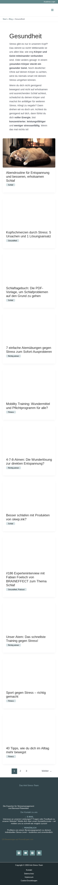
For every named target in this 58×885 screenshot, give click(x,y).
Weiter (47, 771)
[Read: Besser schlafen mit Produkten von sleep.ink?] (29, 495)
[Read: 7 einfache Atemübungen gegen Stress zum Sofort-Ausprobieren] (29, 328)
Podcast (21, 590)
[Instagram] (32, 853)
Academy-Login (49, 2)
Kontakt (29, 870)
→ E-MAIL (29, 817)
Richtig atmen (13, 356)
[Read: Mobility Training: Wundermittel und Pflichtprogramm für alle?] (29, 383)
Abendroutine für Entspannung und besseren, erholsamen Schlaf (27, 176)
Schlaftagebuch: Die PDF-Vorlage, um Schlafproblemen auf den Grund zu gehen (27, 292)
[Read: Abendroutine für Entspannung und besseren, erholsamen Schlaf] (29, 152)
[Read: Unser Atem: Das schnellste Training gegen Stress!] (29, 617)
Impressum (29, 877)
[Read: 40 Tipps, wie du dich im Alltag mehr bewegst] (29, 728)
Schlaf (10, 185)
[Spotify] (18, 853)
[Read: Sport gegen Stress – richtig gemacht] (29, 672)
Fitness (11, 412)
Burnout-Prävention (20, 808)
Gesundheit (12, 241)
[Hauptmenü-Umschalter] (52, 10)
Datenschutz (29, 874)
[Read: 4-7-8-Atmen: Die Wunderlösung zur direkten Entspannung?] (29, 439)
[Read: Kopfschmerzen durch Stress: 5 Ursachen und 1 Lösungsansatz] (29, 212)
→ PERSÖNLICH (29, 828)
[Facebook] (39, 853)
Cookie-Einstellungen (29, 881)
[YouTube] (25, 853)
